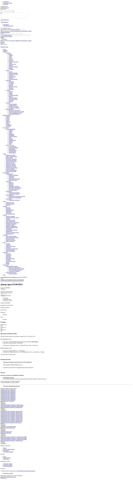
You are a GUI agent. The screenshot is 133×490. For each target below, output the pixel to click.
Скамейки (11, 89)
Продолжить (4, 478)
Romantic (11, 139)
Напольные (8, 211)
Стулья (10, 71)
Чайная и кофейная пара (12, 227)
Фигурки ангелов (10, 162)
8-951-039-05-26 (21, 471)
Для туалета (9, 198)
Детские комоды (13, 105)
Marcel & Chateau (13, 136)
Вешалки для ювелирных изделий (17, 196)
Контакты (5, 4)
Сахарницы (9, 228)
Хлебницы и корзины (14, 186)
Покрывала (8, 255)
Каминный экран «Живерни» (8, 401)
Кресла (10, 54)
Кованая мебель (10, 109)
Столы (10, 58)
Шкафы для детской (13, 106)
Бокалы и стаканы (10, 216)
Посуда (5, 215)
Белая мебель (12, 149)
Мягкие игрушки (10, 241)
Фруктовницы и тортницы (12, 222)
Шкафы (10, 68)
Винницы (11, 182)
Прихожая (8, 80)
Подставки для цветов (11, 159)
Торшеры (8, 245)
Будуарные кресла (13, 99)
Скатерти (8, 253)
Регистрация (7, 32)
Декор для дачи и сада (11, 272)
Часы (4, 201)
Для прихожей (9, 174)
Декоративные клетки (11, 160)
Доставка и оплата (7, 3)
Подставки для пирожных (15, 187)
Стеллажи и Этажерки (14, 114)
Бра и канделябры (10, 250)
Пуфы (10, 56)
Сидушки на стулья (10, 261)
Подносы (11, 183)
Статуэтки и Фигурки (11, 161)
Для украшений (10, 195)
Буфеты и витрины (13, 66)
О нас (4, 456)
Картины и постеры (11, 164)
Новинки (5, 50)
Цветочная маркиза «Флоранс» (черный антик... (12, 440)
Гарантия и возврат (7, 465)
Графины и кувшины (11, 223)
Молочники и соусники (11, 230)
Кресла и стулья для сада (15, 110)
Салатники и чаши (10, 220)
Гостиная (8, 53)
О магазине (6, 1)
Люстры (8, 243)
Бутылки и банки (13, 190)
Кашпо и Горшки (13, 273)
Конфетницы (9, 231)
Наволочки (8, 257)
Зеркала (5, 206)
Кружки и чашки (10, 225)
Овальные (8, 208)
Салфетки (8, 260)
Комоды (11, 60)
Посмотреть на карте (8, 473)
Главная (2, 277)
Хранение (11, 185)
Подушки (8, 256)
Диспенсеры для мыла (14, 192)
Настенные (8, 212)
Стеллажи (11, 69)
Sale (4, 275)
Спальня (8, 90)
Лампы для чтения (10, 251)
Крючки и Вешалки (13, 175)
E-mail (2, 33)
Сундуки (11, 84)
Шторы (8, 263)
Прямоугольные (10, 210)
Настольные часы (10, 203)
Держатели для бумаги (14, 200)
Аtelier (10, 132)
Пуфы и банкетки (13, 97)
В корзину (3, 295)
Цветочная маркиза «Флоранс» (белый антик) (11, 407)
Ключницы (11, 176)
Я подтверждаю (17, 31)
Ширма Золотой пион (6, 433)
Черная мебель (12, 152)
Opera (10, 137)
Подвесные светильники (12, 248)
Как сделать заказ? (7, 466)
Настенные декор (13, 180)
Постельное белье (10, 258)
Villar (10, 144)
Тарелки (8, 218)
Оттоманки (11, 82)
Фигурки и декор (10, 238)
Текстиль (5, 252)
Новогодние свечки (10, 240)
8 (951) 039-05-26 (5, 7)
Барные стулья (12, 76)
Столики (11, 59)
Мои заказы (6, 24)
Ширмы (11, 101)
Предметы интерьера (11, 171)
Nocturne (11, 141)
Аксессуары (6, 172)
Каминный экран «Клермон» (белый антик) (11, 422)
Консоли (11, 65)
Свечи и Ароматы (10, 169)
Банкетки (8, 121)
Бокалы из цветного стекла (12, 217)
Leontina (11, 130)
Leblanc (10, 131)
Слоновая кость (12, 151)
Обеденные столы (13, 73)
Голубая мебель (12, 146)
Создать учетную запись (6, 36)
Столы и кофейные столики (15, 112)
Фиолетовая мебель (13, 147)
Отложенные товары (8, 25)
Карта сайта (6, 459)
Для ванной (9, 191)
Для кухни (8, 181)
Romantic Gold (12, 140)
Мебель (5, 51)
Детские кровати (13, 104)
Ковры (7, 262)
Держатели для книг (11, 165)
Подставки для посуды (14, 188)
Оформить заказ (4, 46)
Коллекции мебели (10, 129)
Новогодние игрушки (11, 236)
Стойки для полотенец (14, 193)
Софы (7, 122)
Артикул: (3, 287)
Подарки (5, 235)
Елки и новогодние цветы (12, 237)
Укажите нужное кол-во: (6, 292)
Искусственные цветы (11, 170)
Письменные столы (13, 61)
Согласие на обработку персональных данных (21, 31)
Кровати (11, 91)
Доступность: (4, 291)
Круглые (8, 205)
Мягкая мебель (6, 115)
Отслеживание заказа (6, 29)
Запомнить (4, 39)
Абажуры (8, 247)
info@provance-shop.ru (30, 471)
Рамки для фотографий (11, 156)
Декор (4, 154)
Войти (2, 32)
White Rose (11, 134)
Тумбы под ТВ (12, 64)
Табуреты (11, 77)
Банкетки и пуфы (13, 86)
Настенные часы (10, 202)
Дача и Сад (6, 265)
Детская (8, 102)
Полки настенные (13, 79)
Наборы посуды (10, 233)
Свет (4, 242)
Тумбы (10, 63)
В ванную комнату (10, 213)
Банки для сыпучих (10, 221)
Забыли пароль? (8, 35)
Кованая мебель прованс (12, 266)
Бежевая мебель (12, 150)
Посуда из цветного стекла (12, 232)
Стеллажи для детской (14, 107)
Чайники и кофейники (11, 226)
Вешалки (11, 85)
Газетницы (11, 177)
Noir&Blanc (11, 135)
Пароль (2, 35)
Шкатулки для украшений (15, 197)
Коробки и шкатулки (11, 166)
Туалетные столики (13, 95)
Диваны (11, 55)
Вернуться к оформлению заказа (8, 476)
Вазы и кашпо (9, 157)
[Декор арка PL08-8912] (6, 279)
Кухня (7, 70)
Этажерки (11, 81)
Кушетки (8, 124)
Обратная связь (7, 457)
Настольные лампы (10, 246)
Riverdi (10, 142)
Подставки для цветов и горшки (16, 111)
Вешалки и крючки (10, 155)
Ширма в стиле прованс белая (8, 427)
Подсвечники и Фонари (11, 167)
